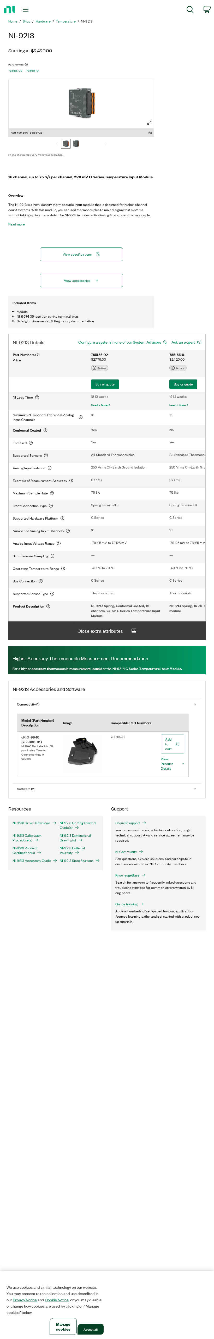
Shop (27, 21)
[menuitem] (190, 10)
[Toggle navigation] (32, 10)
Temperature (66, 21)
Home (12, 21)
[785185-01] (76, 144)
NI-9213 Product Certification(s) (25, 850)
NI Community (126, 851)
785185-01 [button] (32, 71)
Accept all (91, 1329)
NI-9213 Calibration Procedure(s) (27, 837)
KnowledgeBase (127, 875)
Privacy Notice (25, 1299)
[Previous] (57, 144)
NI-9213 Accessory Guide (32, 860)
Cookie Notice (57, 1299)
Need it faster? (100, 405)
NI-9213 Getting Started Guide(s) (78, 825)
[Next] (106, 144)
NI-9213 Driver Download (31, 822)
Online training (126, 904)
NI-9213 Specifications (76, 860)
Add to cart (168, 744)
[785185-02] (65, 144)
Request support (127, 822)
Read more (16, 224)
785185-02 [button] (15, 71)
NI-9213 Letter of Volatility (72, 850)
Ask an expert (183, 342)
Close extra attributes (100, 630)
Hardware (43, 21)
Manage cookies (63, 1326)
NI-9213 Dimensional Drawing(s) (75, 837)
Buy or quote (105, 384)
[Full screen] (149, 122)
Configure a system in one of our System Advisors (119, 342)
